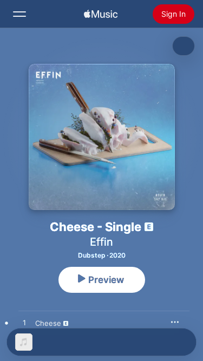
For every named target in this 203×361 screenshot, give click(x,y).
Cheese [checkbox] (48, 323)
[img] (100, 14)
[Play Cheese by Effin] (24, 323)
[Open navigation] (19, 14)
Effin (101, 241)
